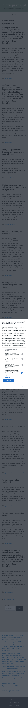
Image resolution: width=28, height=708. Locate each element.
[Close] (24, 322)
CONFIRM (8, 380)
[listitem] (14, 350)
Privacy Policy (22, 386)
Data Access (14, 386)
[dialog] (14, 354)
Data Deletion (5, 386)
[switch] (22, 354)
